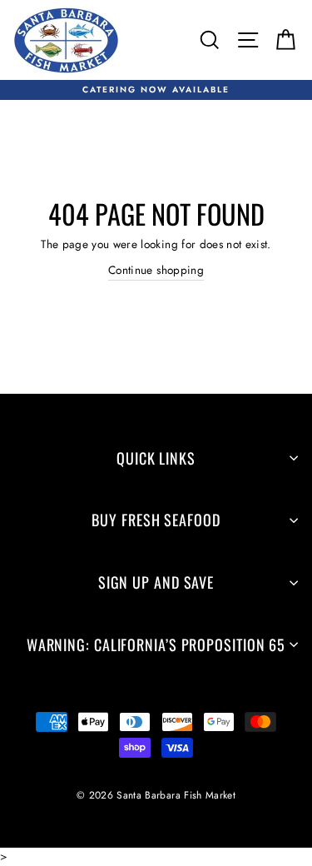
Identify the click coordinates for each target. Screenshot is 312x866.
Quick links (156, 458)
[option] (156, 90)
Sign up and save (156, 582)
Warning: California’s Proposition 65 (156, 644)
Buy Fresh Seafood (156, 519)
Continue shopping (156, 269)
